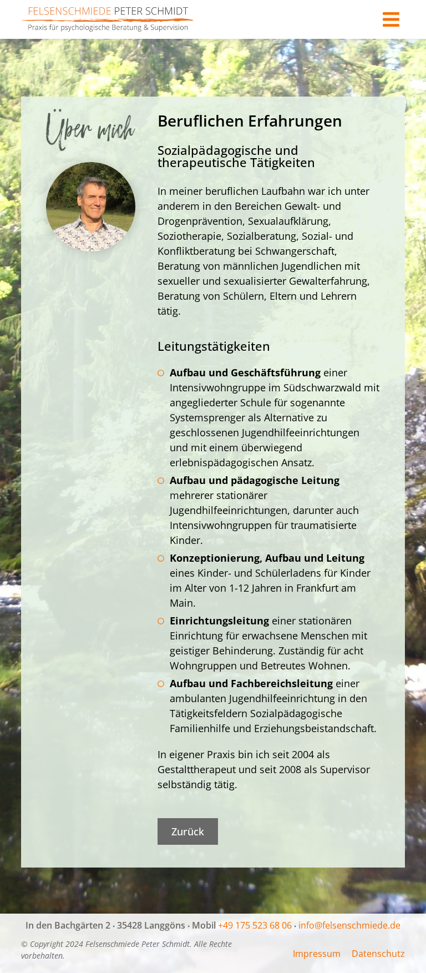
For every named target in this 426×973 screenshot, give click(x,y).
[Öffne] (391, 20)
